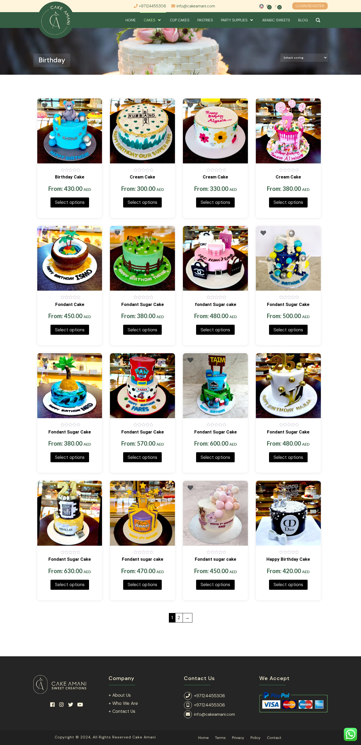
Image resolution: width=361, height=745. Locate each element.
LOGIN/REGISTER (310, 5)
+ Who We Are (123, 703)
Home (203, 737)
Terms (220, 737)
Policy (256, 737)
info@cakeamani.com (196, 6)
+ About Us (120, 695)
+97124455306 (152, 6)
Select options (70, 202)
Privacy (238, 737)
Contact (274, 737)
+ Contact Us (122, 711)
